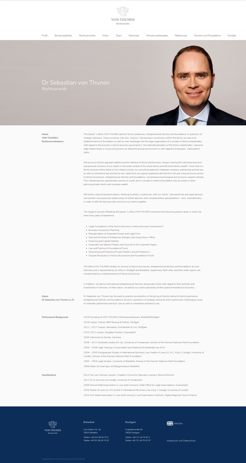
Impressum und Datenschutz (181, 440)
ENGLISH (178, 423)
